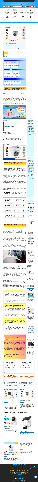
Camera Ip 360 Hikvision (31, 118)
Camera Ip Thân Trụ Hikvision (30, 124)
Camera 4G (21, 1)
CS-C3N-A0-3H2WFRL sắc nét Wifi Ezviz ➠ (31, 241)
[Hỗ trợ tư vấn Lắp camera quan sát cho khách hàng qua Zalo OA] (35, 477)
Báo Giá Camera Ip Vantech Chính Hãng (31, 347)
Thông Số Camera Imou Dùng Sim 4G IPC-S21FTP (31, 314)
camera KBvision (31, 273)
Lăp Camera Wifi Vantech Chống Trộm (8, 76)
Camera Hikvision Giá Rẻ (31, 126)
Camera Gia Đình (16, 468)
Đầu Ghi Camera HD (30, 285)
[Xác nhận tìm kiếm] (22, 6)
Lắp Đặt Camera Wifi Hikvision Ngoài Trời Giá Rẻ (31, 178)
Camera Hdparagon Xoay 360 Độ (30, 187)
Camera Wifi (10, 1)
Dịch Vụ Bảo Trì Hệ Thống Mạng (31, 330)
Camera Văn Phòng (10, 468)
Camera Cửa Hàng (21, 468)
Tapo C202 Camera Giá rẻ (8, 426)
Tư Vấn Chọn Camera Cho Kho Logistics (30, 144)
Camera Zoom (25, 1)
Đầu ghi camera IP (30, 286)
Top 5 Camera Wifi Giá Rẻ (17, 62)
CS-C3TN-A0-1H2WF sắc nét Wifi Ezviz (31, 256)
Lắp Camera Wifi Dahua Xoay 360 (31, 169)
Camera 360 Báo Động (31, 203)
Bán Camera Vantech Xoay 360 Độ (30, 190)
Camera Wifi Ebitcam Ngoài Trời (30, 172)
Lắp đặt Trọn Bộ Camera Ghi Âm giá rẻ (8, 81)
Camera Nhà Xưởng (28, 468)
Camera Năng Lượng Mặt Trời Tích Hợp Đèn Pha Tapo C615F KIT (27, 431)
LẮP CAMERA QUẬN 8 (19, 4)
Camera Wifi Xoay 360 (30, 198)
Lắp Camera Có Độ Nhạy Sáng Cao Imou (31, 134)
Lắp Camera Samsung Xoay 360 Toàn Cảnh (30, 184)
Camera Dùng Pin (30, 1)
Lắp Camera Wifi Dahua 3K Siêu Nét (8, 73)
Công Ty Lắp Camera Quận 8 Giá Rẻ (19, 480)
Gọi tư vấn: (30, 6)
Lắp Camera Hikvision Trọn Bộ (17, 81)
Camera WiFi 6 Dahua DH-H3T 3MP (10, 454)
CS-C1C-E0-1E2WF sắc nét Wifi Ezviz (30, 212)
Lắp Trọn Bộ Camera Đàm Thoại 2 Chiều (8, 84)
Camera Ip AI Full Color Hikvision (31, 137)
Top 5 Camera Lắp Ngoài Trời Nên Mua (8, 62)
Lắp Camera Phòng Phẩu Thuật (31, 149)
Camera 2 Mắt (18, 1)
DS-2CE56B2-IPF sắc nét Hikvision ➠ (10, 23)
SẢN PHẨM (8, 6)
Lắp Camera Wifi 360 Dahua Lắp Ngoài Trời (30, 201)
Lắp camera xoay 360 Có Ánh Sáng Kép (31, 195)
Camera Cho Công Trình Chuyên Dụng (31, 155)
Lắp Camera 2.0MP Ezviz (31, 163)
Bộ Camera (7, 1)
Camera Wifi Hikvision (16, 76)
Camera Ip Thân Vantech (31, 131)
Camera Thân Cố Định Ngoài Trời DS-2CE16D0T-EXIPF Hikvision (10, 400)
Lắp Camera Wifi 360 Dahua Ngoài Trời (30, 175)
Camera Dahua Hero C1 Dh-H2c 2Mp (31, 297)
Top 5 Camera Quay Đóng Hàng (15, 65)
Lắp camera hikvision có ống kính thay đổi (31, 129)
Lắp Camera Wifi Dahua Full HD (16, 73)
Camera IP (14, 1)
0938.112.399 (34, 466)
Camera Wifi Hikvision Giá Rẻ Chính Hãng (30, 161)
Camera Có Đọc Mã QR (31, 139)
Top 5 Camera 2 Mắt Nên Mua (7, 65)
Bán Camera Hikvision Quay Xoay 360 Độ (30, 121)
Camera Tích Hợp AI (30, 281)
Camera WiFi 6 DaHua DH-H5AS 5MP (26, 447)
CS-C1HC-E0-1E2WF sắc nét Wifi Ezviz (31, 227)
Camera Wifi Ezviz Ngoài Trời (31, 166)
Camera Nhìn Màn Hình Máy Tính (31, 158)
